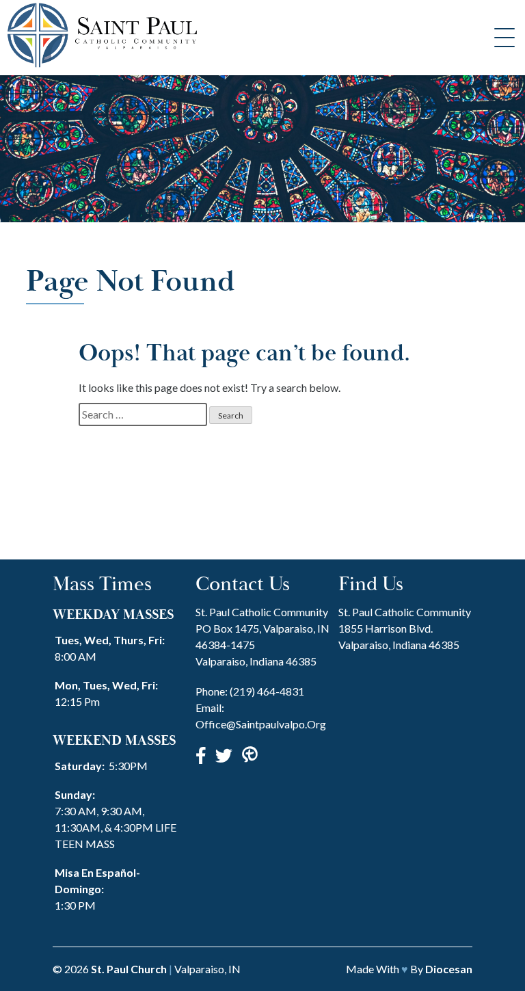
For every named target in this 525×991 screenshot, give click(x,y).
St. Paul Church (129, 968)
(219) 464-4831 (267, 691)
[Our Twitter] (223, 755)
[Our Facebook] (201, 755)
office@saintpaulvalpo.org (261, 723)
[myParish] (249, 755)
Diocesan (448, 968)
